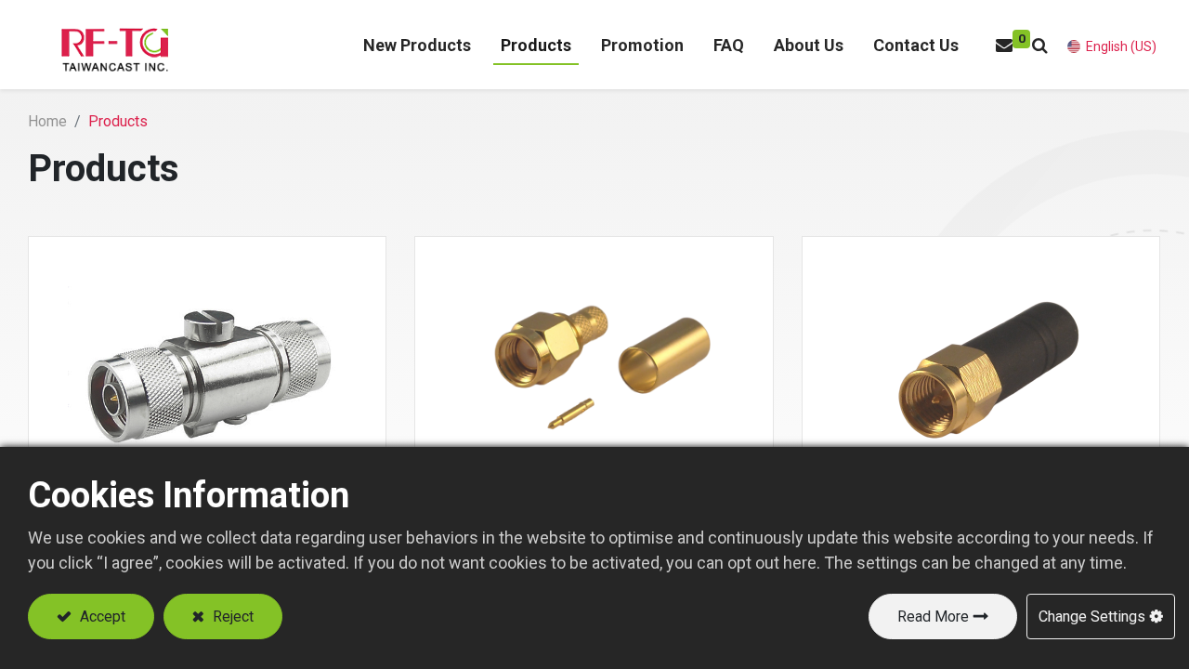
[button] (1040, 45)
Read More (933, 616)
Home (47, 121)
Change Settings (1092, 616)
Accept (100, 616)
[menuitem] (417, 45)
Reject (231, 616)
